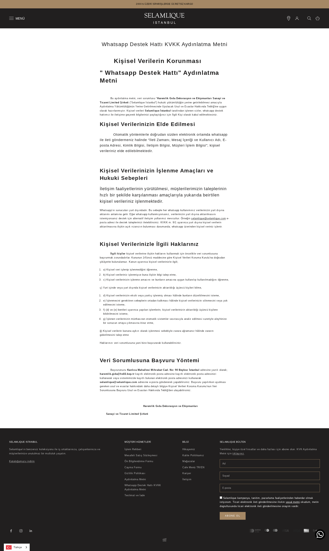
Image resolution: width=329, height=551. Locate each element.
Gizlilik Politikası (135, 473)
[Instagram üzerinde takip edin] (21, 531)
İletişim (186, 479)
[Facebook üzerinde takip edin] (11, 531)
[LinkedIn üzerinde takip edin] (31, 531)
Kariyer (186, 473)
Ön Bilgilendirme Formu (139, 461)
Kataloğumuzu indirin (22, 461)
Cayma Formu (133, 467)
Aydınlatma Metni (135, 479)
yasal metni (293, 502)
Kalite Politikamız (193, 455)
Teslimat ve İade (135, 495)
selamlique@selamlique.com (208, 218)
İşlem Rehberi (133, 449)
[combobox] (17, 547)
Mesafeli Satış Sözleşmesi (141, 455)
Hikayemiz (188, 449)
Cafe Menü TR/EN (193, 467)
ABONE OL (232, 515)
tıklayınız (238, 453)
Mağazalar (188, 461)
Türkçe (18, 547)
